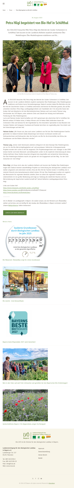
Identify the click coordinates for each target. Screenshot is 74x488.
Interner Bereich (42, 455)
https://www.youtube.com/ (12, 190)
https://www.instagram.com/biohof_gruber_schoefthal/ (21, 188)
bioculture (52, 483)
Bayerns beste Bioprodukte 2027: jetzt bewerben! (19, 342)
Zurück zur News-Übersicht (15, 213)
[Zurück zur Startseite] (37, 3)
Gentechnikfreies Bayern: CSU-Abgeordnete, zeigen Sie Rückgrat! (24, 424)
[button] (4, 3)
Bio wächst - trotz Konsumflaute (13, 301)
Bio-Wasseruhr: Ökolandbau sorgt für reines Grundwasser (21, 260)
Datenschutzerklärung (44, 452)
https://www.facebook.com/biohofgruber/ (16, 193)
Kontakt (40, 458)
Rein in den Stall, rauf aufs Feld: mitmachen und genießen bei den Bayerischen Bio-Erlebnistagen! (35, 383)
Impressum (41, 448)
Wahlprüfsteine (13, 205)
